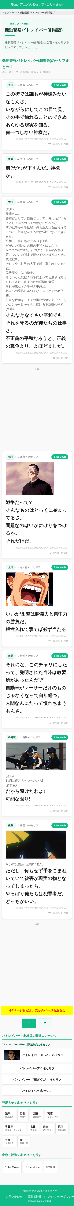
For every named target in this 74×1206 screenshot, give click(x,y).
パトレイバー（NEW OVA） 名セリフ (37, 1079)
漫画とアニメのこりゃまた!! (40, 1190)
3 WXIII (50, 1167)
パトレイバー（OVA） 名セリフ (42, 1055)
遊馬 (10, 655)
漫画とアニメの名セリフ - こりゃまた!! (37, 4)
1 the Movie (60, 737)
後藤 (10, 159)
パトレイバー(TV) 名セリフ (37, 1068)
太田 (10, 567)
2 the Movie (60, 85)
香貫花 (12, 737)
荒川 (10, 85)
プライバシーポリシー (60, 1196)
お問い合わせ (14, 1196)
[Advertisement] (37, 409)
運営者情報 (34, 1196)
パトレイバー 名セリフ (37, 1090)
